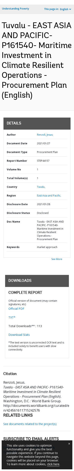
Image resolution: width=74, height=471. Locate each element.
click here (53, 464)
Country (12, 187)
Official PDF (16, 309)
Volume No (14, 169)
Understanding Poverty (15, 8)
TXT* (11, 317)
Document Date (17, 143)
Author (11, 134)
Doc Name (13, 221)
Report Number (17, 161)
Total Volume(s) (17, 178)
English (64, 9)
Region (11, 195)
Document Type (17, 152)
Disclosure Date (17, 204)
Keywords (13, 247)
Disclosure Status (18, 213)
